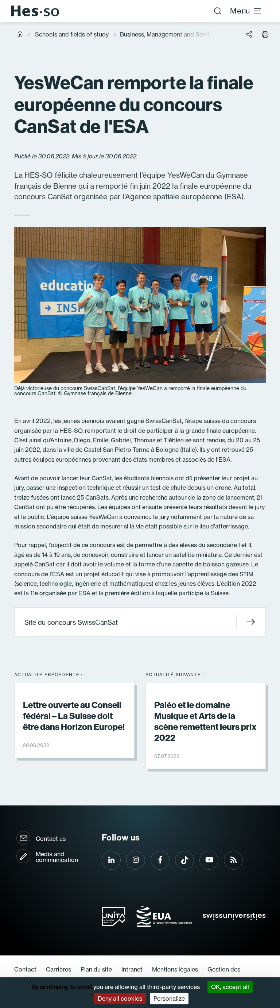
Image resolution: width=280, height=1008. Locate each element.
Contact (25, 969)
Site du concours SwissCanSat (71, 622)
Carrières (58, 969)
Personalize (169, 998)
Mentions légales (175, 969)
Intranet (132, 969)
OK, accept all (230, 986)
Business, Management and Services (169, 34)
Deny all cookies (120, 998)
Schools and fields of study (72, 34)
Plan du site (96, 969)
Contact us (51, 839)
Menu (240, 10)
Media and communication (57, 857)
